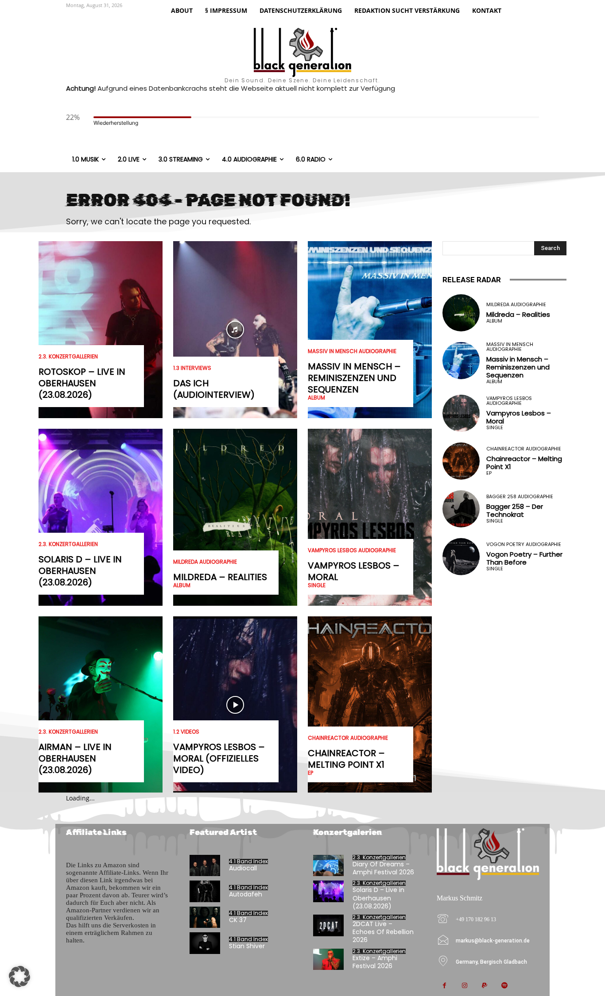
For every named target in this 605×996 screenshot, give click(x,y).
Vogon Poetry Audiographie (523, 544)
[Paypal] (484, 986)
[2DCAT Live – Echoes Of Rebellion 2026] (328, 925)
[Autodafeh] (205, 891)
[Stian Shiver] (205, 943)
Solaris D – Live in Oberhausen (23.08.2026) (80, 570)
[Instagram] (464, 986)
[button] (19, 976)
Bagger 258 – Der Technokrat (514, 510)
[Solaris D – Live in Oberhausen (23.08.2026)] (101, 517)
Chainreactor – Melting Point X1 (346, 759)
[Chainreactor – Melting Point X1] (370, 704)
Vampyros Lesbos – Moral (353, 571)
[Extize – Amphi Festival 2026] (328, 959)
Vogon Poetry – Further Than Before (524, 558)
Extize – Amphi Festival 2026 (375, 962)
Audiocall (243, 868)
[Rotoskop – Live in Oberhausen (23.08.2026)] (101, 329)
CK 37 (238, 919)
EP (310, 773)
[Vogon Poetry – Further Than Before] (461, 556)
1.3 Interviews (192, 368)
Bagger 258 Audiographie (519, 496)
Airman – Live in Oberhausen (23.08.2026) (75, 758)
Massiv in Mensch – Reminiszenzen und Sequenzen (354, 378)
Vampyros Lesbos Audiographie (352, 550)
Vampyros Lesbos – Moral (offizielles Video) (219, 758)
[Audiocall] (205, 866)
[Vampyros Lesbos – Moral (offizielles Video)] (235, 704)
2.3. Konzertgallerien (68, 356)
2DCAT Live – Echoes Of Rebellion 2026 (383, 931)
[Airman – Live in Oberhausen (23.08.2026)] (101, 704)
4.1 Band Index (248, 861)
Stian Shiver (247, 946)
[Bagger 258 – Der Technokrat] (461, 508)
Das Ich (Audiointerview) (214, 389)
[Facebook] (444, 986)
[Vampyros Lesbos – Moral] (370, 517)
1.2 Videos (186, 732)
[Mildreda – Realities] (235, 517)
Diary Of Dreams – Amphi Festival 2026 (383, 868)
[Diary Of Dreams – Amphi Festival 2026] (328, 866)
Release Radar (471, 279)
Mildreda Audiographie (205, 562)
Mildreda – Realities (220, 577)
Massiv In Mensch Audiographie (352, 351)
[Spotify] (504, 986)
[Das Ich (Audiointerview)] (235, 329)
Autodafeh (245, 894)
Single (317, 585)
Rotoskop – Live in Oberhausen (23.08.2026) (82, 383)
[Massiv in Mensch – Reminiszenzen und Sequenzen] (370, 329)
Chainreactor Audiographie (348, 738)
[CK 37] (205, 917)
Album (181, 585)
